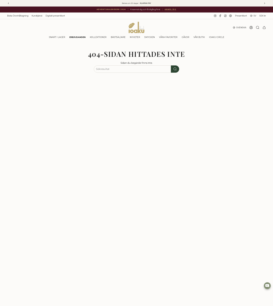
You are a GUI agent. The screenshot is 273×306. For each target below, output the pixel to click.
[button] (57, 37)
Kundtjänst (37, 15)
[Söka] (175, 69)
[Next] (264, 3)
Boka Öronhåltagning (17, 15)
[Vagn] (264, 27)
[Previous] (8, 3)
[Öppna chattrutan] (267, 285)
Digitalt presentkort (55, 15)
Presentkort (241, 15)
